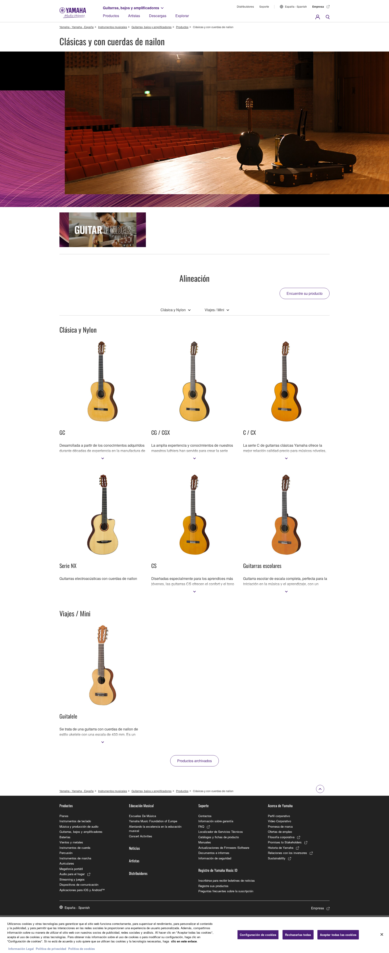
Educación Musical (141, 805)
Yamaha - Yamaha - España (76, 27)
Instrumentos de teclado (75, 821)
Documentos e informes (213, 853)
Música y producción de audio (78, 826)
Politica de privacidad (51, 948)
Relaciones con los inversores (287, 853)
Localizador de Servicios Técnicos (220, 831)
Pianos (63, 816)
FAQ (201, 826)
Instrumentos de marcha (75, 858)
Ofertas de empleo (280, 831)
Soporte (264, 6)
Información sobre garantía (215, 821)
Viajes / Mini (214, 309)
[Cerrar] (382, 934)
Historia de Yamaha (280, 847)
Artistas (134, 15)
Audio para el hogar (72, 874)
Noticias (134, 848)
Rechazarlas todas (298, 935)
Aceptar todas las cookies (338, 935)
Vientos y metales (71, 842)
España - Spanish (296, 6)
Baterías (64, 837)
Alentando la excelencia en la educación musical (155, 828)
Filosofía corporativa (281, 837)
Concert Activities (140, 836)
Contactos (205, 816)
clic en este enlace (184, 941)
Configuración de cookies (258, 935)
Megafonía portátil (71, 869)
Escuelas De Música (142, 816)
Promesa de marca (280, 826)
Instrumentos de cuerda (74, 847)
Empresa (318, 7)
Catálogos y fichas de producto (218, 837)
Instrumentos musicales (112, 27)
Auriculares (66, 863)
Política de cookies (81, 948)
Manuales (204, 842)
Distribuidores (245, 6)
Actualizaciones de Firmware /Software (223, 847)
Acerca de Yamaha (280, 805)
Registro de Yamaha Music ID (217, 870)
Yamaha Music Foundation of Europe (153, 821)
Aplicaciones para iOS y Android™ (82, 890)
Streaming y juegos (72, 879)
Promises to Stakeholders (285, 842)
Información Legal (21, 948)
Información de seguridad (214, 858)
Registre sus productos (213, 886)
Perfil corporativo (279, 816)
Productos (111, 15)
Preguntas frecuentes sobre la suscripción (225, 891)
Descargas (157, 15)
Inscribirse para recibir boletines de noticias (226, 880)
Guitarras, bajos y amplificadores (131, 7)
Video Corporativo (279, 821)
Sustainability (276, 858)
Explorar (182, 15)
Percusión (65, 853)
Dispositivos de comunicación (78, 884)
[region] (194, 935)
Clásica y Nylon (173, 309)
